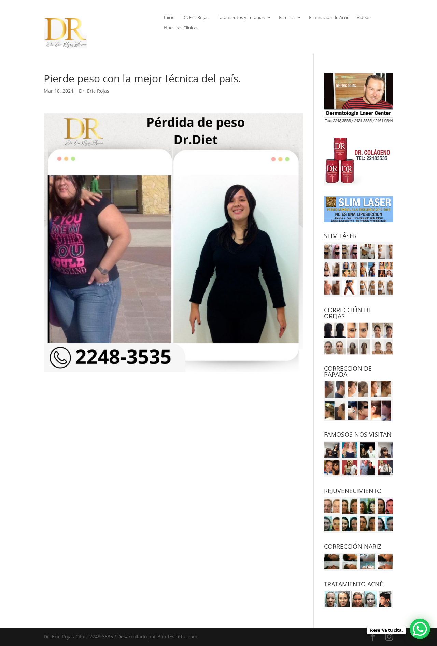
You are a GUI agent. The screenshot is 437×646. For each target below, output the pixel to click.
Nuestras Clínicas (181, 28)
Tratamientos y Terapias (240, 17)
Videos (363, 17)
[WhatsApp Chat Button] (420, 629)
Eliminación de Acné (329, 17)
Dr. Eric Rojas (195, 17)
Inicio (169, 17)
